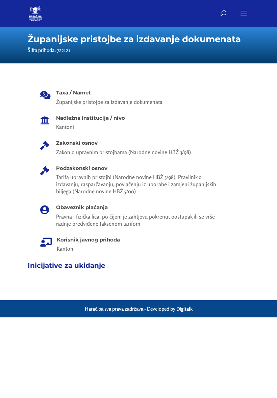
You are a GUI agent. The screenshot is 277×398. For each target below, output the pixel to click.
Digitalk (184, 309)
